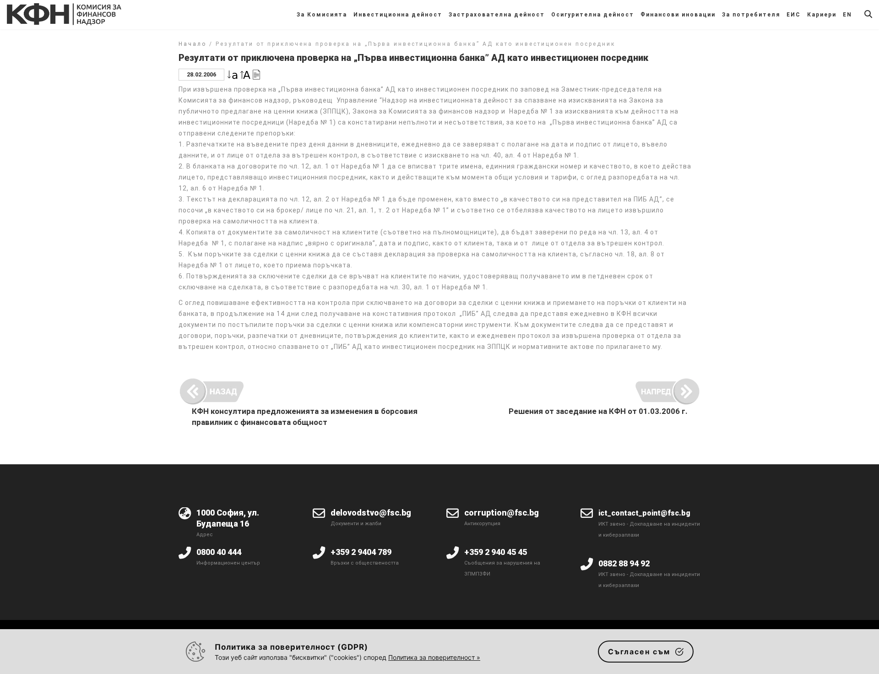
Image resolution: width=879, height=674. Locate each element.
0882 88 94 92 (624, 563)
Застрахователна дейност (497, 14)
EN (847, 14)
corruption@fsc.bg (501, 512)
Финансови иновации (678, 14)
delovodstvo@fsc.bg (371, 512)
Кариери (821, 14)
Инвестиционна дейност (397, 14)
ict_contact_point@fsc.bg (644, 513)
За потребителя (751, 14)
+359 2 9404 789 (361, 552)
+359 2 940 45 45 (495, 552)
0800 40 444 (218, 552)
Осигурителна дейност (592, 14)
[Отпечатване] (256, 74)
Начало (192, 44)
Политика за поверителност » (434, 657)
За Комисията (322, 14)
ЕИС (794, 14)
